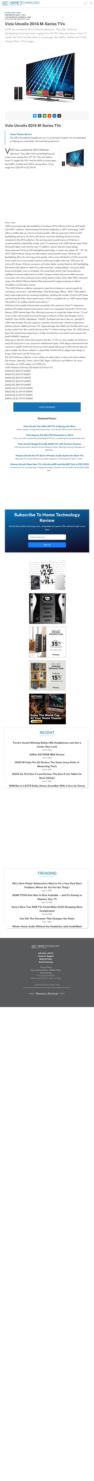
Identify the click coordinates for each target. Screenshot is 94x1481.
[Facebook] (39, 116)
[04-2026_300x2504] (47, 656)
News (18, 13)
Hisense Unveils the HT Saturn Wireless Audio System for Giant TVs (49, 455)
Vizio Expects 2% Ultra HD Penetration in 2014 (49, 435)
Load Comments (47, 407)
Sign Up (47, 545)
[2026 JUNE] (47, 723)
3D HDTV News (10, 13)
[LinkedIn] (54, 116)
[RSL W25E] (47, 589)
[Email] (44, 116)
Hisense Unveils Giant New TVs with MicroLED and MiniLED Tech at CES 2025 (49, 464)
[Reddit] (49, 116)
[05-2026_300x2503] (47, 690)
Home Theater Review (21, 134)
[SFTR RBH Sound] (47, 623)
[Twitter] (35, 116)
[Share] (59, 116)
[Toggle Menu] (86, 3)
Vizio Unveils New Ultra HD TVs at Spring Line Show (49, 426)
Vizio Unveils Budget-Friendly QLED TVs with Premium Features (49, 444)
